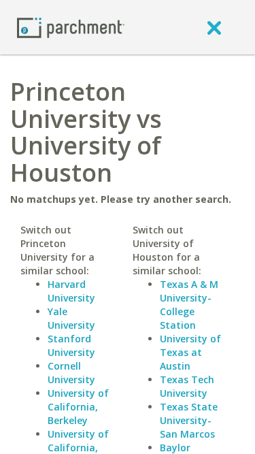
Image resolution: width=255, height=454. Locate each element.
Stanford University (71, 345)
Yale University (71, 318)
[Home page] (70, 26)
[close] (214, 27)
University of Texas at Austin (190, 352)
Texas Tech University (187, 386)
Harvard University (71, 291)
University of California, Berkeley (78, 407)
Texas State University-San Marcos (189, 420)
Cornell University (71, 372)
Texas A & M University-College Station (189, 304)
